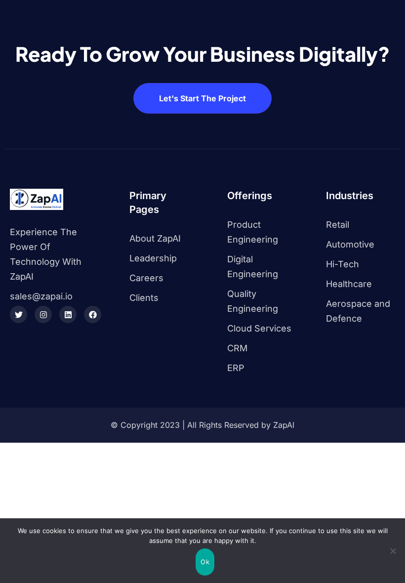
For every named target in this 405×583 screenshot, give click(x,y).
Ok (205, 562)
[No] (393, 551)
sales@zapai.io (41, 296)
